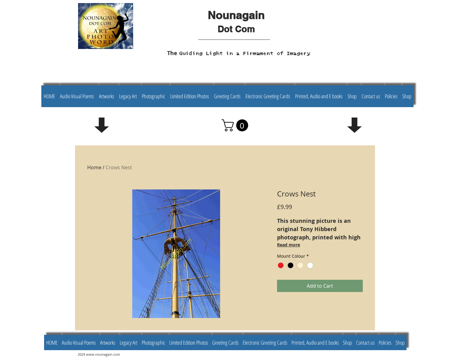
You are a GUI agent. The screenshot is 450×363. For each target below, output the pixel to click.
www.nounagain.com (103, 354)
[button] (236, 125)
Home (94, 167)
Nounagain (236, 14)
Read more (288, 245)
